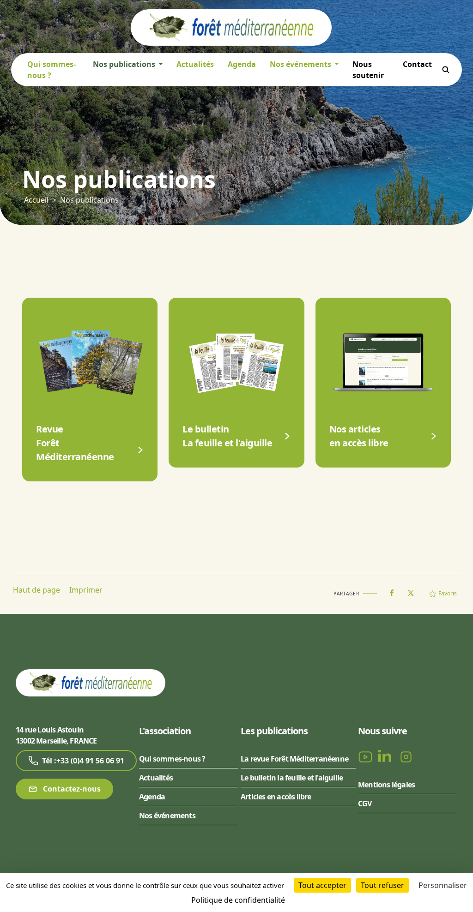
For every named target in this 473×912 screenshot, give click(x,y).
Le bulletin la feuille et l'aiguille (292, 778)
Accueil (36, 200)
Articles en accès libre (276, 797)
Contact (417, 64)
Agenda (242, 64)
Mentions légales (386, 785)
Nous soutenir (368, 69)
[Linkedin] (386, 756)
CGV (365, 803)
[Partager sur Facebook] (391, 590)
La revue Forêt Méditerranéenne (294, 759)
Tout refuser (382, 885)
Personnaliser (442, 885)
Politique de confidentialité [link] (238, 900)
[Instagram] (406, 756)
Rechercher (446, 69)
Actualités (195, 64)
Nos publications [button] (125, 64)
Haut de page (36, 590)
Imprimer (86, 590)
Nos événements (167, 815)
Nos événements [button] (301, 64)
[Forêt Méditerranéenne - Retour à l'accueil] (231, 27)
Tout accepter (322, 885)
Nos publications (89, 200)
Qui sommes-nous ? (51, 69)
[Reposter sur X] (410, 590)
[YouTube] (366, 756)
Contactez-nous (71, 789)
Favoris (447, 593)
